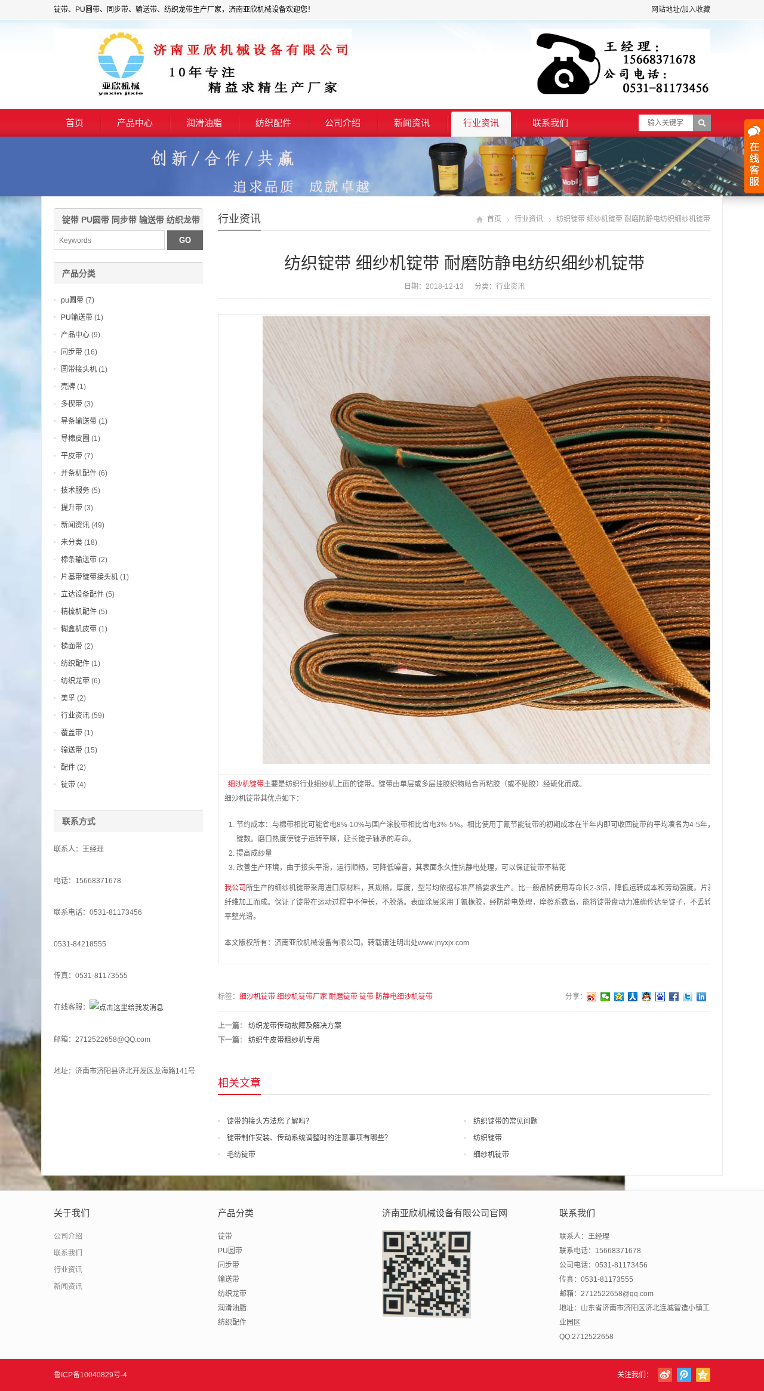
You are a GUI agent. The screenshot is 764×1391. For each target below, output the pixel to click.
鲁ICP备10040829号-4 (90, 1375)
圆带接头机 (79, 369)
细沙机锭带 (244, 784)
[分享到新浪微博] (592, 996)
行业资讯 (481, 123)
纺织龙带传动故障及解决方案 (294, 1026)
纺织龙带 (75, 681)
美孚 (68, 698)
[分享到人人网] (633, 996)
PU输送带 (77, 317)
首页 (75, 123)
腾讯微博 (684, 1375)
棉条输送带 (79, 560)
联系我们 (550, 123)
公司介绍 (343, 123)
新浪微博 (665, 1375)
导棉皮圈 (75, 438)
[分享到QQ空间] (619, 996)
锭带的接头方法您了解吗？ (270, 1121)
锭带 (366, 996)
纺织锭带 (487, 1138)
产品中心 (135, 123)
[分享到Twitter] (688, 996)
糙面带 (71, 646)
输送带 (71, 750)
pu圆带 (72, 300)
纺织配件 (273, 123)
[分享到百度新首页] (660, 996)
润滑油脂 (204, 123)
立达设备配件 (82, 594)
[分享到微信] (605, 996)
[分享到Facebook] (674, 996)
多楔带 (71, 404)
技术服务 (75, 490)
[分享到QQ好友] (647, 996)
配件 (68, 767)
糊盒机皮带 (79, 629)
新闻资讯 (412, 123)
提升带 (71, 508)
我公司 (235, 888)
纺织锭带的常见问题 (505, 1121)
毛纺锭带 (241, 1155)
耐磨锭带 (343, 996)
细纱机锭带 (491, 1155)
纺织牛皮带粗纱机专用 (284, 1040)
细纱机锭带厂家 (302, 996)
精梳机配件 (79, 611)
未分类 (71, 542)
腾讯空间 (703, 1375)
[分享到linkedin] (702, 996)
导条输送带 (79, 421)
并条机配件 (79, 473)
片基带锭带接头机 (89, 577)
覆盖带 (71, 733)
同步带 (71, 352)
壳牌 (68, 387)
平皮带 (71, 456)
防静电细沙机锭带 (404, 996)
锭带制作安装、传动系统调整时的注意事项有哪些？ (309, 1138)
